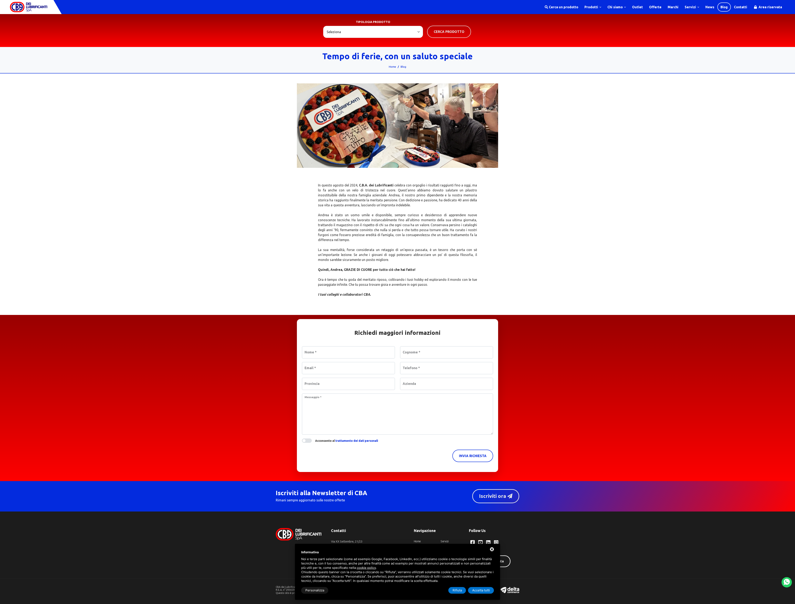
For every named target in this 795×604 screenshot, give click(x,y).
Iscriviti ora (493, 496)
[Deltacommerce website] (510, 589)
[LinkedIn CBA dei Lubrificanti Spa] (488, 542)
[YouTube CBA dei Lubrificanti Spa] (480, 542)
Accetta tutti (481, 590)
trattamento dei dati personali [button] (356, 440)
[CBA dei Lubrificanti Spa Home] (28, 7)
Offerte (655, 7)
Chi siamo (615, 7)
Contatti (740, 7)
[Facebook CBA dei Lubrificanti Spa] (472, 542)
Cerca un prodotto (563, 7)
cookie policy (366, 568)
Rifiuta (457, 590)
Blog (724, 7)
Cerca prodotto (449, 32)
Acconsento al (346, 440)
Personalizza (314, 590)
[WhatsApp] (787, 582)
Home (392, 66)
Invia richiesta (473, 456)
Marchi (673, 7)
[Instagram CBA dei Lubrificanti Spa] (496, 542)
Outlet (637, 7)
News (709, 7)
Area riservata (770, 7)
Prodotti (591, 7)
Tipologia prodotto (373, 22)
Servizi (691, 7)
